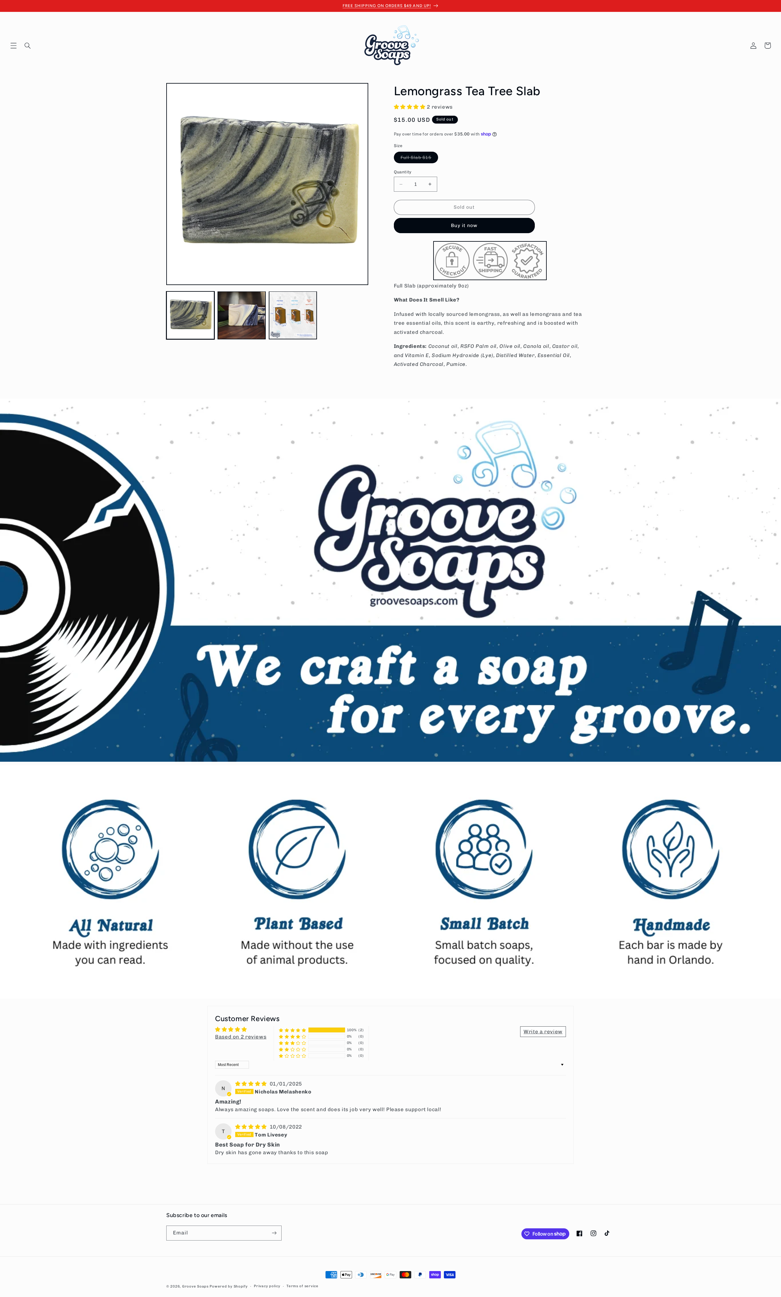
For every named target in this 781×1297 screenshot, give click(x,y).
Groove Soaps (195, 1286)
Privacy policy (267, 1286)
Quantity (403, 171)
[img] (251, 1084)
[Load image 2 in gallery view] (242, 315)
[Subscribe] (274, 1232)
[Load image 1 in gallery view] (190, 315)
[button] (13, 45)
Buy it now (464, 225)
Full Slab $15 (419, 158)
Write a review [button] (543, 1031)
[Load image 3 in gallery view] (293, 315)
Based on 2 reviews (240, 1037)
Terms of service (302, 1286)
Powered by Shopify (228, 1286)
